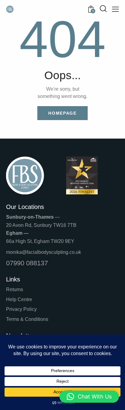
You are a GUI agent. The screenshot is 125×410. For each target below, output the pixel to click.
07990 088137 (27, 263)
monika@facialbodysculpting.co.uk (43, 252)
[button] (89, 397)
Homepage (62, 113)
